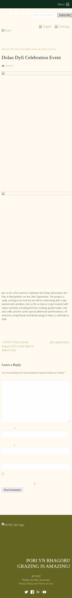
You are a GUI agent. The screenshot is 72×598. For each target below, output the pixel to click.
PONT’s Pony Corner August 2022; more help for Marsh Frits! (18, 346)
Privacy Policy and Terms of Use (36, 583)
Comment (7, 378)
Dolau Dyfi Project (23, 49)
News (34, 49)
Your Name (9, 428)
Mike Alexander (42, 579)
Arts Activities (8, 49)
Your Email (8, 445)
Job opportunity (60, 342)
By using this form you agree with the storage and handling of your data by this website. (34, 481)
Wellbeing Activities (47, 49)
